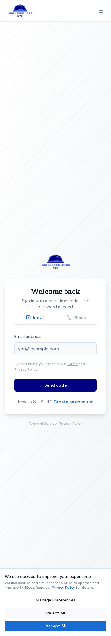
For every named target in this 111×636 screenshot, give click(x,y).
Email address (27, 336)
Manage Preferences (55, 600)
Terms (72, 364)
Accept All (56, 626)
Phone (80, 317)
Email (38, 317)
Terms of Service (43, 423)
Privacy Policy (25, 369)
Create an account (73, 401)
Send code (55, 385)
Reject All (55, 613)
